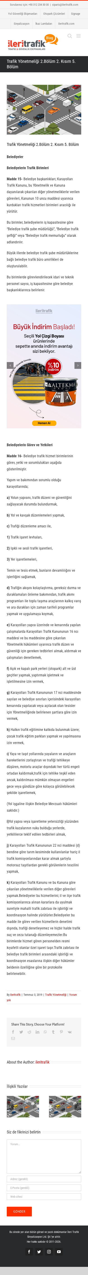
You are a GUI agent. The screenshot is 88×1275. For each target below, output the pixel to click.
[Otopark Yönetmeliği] (23, 1106)
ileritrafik (15, 994)
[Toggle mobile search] (69, 35)
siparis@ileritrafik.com (65, 4)
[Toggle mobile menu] (78, 35)
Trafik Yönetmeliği (55, 994)
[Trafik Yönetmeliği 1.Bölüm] (65, 1106)
